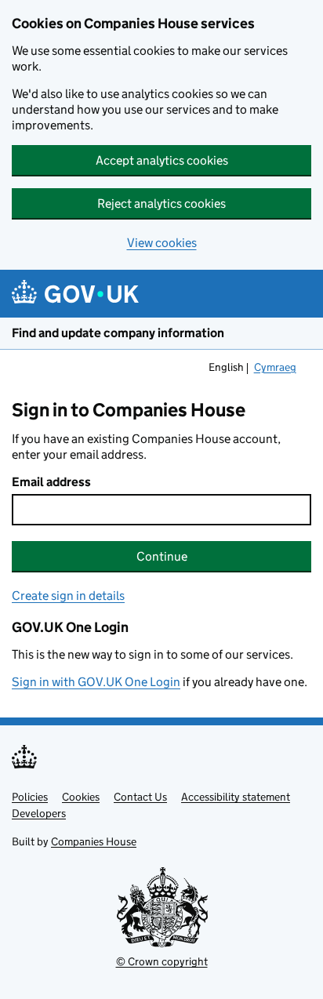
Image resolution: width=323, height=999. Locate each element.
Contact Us (140, 797)
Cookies (81, 797)
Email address (51, 481)
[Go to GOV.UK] (75, 293)
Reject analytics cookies (161, 203)
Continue (161, 556)
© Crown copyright (162, 961)
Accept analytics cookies (162, 160)
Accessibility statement (235, 797)
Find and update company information (118, 332)
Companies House (93, 841)
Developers (39, 813)
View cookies (162, 242)
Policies (30, 797)
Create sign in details (68, 595)
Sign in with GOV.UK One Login (96, 681)
